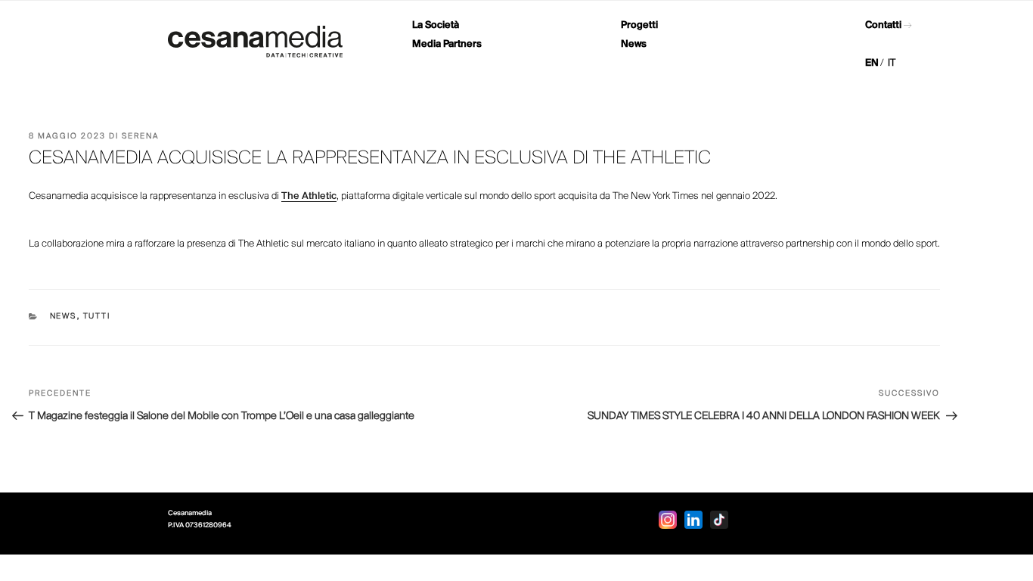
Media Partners (447, 44)
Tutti (97, 316)
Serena (140, 136)
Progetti (639, 25)
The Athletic (309, 196)
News (634, 44)
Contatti (883, 25)
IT (891, 63)
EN (872, 63)
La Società (435, 25)
